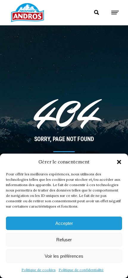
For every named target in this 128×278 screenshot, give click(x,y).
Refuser (64, 239)
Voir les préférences (64, 256)
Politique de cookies (38, 270)
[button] (119, 162)
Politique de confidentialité (81, 270)
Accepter (64, 223)
